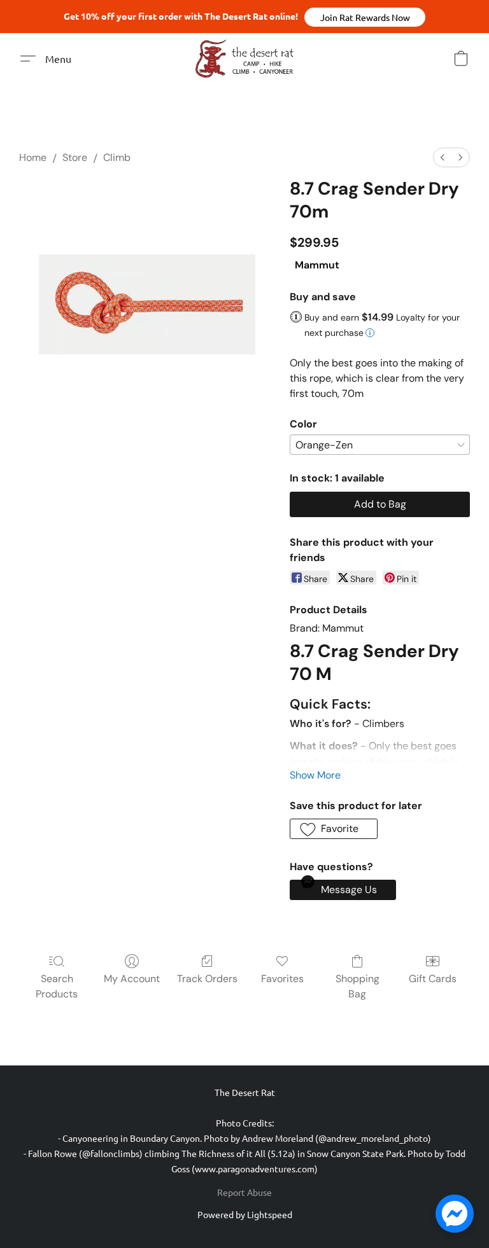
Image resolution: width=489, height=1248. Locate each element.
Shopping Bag (357, 986)
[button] (364, 17)
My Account (132, 978)
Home (32, 157)
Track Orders (207, 978)
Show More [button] (315, 775)
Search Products (57, 986)
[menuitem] (442, 157)
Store (74, 157)
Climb (117, 157)
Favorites (282, 978)
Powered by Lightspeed (244, 1214)
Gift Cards (433, 978)
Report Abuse (244, 1192)
